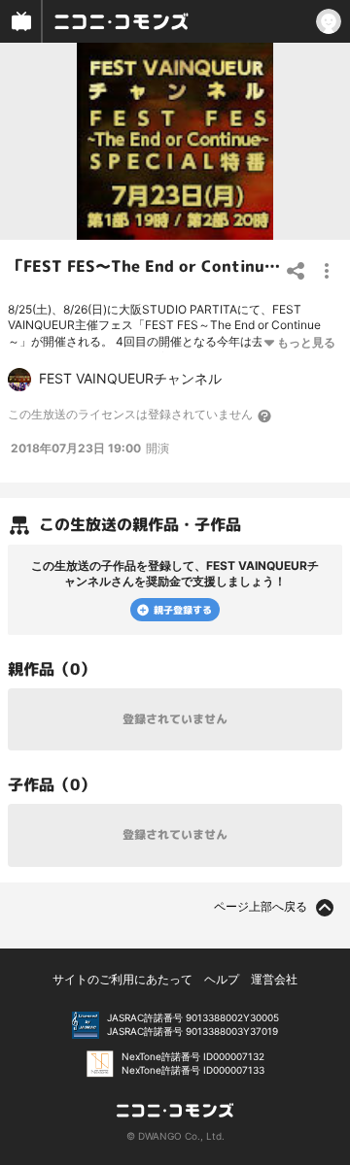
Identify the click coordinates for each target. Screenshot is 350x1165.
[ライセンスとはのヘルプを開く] (265, 415)
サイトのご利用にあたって (122, 979)
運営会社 (274, 979)
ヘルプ (221, 979)
